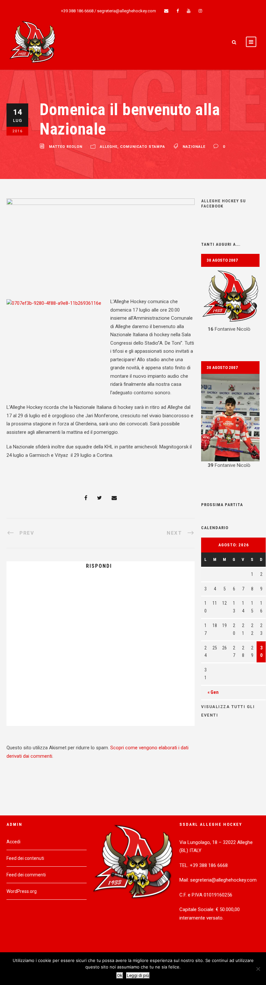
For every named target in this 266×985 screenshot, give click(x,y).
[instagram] (200, 10)
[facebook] (177, 10)
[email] (166, 10)
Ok (119, 975)
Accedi (13, 841)
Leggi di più (138, 975)
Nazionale (194, 147)
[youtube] (188, 10)
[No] (258, 969)
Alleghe (108, 147)
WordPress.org (21, 891)
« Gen (213, 692)
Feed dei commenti (26, 874)
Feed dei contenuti (25, 858)
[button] (230, 300)
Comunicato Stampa (142, 147)
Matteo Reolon (65, 147)
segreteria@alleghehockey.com (126, 10)
